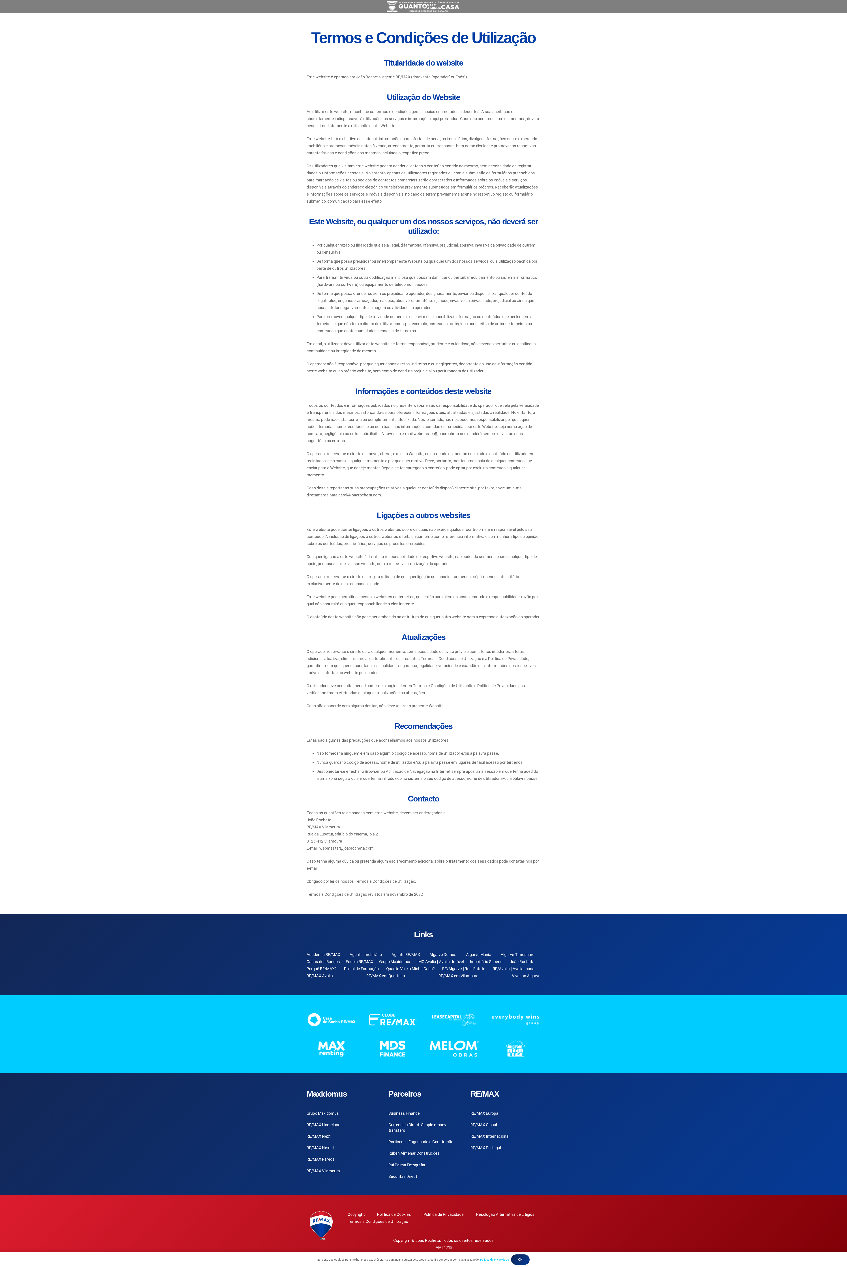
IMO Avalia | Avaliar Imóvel (440, 961)
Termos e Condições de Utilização (378, 1221)
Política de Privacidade (444, 1214)
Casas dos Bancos (323, 961)
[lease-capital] (454, 1019)
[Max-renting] (331, 1048)
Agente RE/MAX (406, 954)
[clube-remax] (393, 1019)
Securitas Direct (402, 1176)
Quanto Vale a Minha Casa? (410, 968)
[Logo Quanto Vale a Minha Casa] (423, 6)
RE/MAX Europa (484, 1113)
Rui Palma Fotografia (406, 1165)
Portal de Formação (361, 968)
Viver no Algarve (526, 975)
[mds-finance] (393, 1048)
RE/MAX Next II (320, 1147)
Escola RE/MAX (359, 961)
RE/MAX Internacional (489, 1136)
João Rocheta (522, 961)
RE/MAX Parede (321, 1159)
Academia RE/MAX (323, 954)
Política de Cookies (394, 1214)
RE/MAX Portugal (485, 1147)
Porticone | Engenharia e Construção (420, 1141)
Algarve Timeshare (517, 954)
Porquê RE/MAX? (322, 968)
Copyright (356, 1214)
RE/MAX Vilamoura (323, 1171)
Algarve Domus (442, 954)
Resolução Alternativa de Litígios (505, 1214)
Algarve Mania (478, 954)
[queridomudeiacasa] (516, 1048)
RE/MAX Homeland (323, 1124)
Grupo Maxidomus (395, 961)
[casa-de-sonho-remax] (331, 1019)
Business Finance (404, 1113)
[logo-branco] (516, 1019)
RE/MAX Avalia (320, 975)
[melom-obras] (454, 1048)
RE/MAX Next (319, 1136)
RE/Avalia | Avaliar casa (513, 968)
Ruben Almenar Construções (414, 1153)
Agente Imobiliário (366, 954)
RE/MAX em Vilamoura (458, 975)
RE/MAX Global (483, 1124)
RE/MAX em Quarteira (385, 975)
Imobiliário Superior (487, 961)
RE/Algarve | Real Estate (463, 968)
